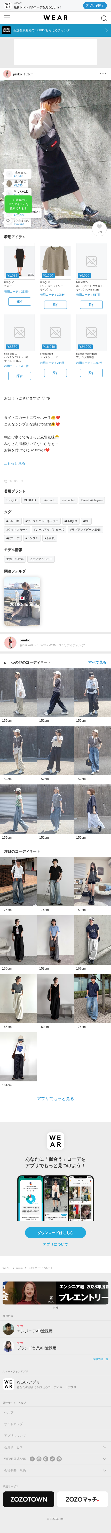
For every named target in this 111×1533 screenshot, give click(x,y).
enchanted (68, 500)
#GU (86, 521)
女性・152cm (14, 559)
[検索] (104, 18)
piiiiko (19, 1268)
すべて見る (97, 662)
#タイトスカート (17, 529)
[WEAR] (55, 17)
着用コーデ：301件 (16, 365)
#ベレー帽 (12, 521)
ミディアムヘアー (41, 559)
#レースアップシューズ (49, 529)
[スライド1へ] (54, 1308)
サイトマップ (13, 1424)
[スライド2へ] (57, 1308)
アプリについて (55, 1244)
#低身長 (50, 538)
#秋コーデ (12, 538)
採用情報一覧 (100, 1359)
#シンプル (32, 538)
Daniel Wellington (91, 500)
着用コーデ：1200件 (89, 362)
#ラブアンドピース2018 (85, 529)
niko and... (49, 500)
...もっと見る (14, 463)
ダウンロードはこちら (55, 1233)
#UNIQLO (71, 521)
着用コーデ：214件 (52, 362)
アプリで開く (95, 5)
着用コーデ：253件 (16, 291)
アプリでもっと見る (55, 1098)
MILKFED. (30, 500)
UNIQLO (12, 500)
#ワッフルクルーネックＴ (42, 521)
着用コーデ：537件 (88, 294)
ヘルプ (8, 1412)
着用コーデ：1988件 (53, 294)
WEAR (6, 1268)
